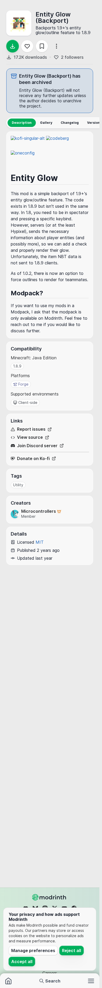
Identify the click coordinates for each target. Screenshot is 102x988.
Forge (23, 384)
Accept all (21, 961)
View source (30, 437)
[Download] (12, 46)
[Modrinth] (49, 897)
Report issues (31, 429)
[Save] (42, 46)
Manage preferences (33, 950)
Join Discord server (37, 445)
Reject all (71, 950)
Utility (18, 485)
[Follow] (27, 46)
